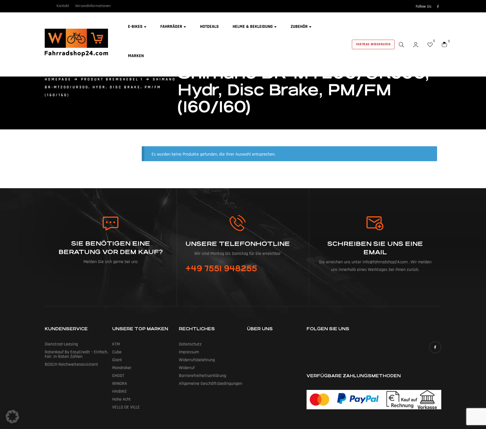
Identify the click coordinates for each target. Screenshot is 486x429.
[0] (430, 44)
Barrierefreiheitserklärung (202, 376)
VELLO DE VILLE (126, 407)
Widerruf (187, 368)
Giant (117, 360)
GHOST (118, 376)
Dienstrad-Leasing (61, 344)
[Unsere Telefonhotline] (238, 223)
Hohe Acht (121, 399)
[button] (12, 416)
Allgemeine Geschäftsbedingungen (210, 384)
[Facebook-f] (438, 6)
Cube (117, 352)
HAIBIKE (119, 391)
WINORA (119, 384)
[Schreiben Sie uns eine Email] (375, 223)
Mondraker (121, 368)
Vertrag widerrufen (373, 44)
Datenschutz (190, 344)
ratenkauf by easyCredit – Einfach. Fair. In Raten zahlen (76, 354)
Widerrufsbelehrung (197, 360)
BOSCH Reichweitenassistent (71, 364)
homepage (58, 79)
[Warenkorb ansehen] (444, 44)
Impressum (189, 352)
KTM (116, 344)
